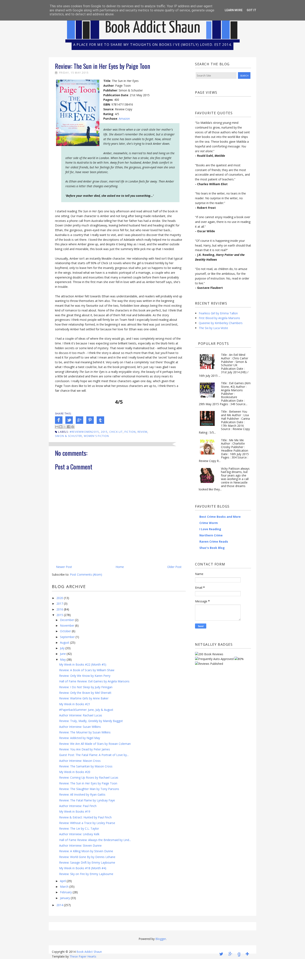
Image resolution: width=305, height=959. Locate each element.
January (65, 898)
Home (120, 567)
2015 (104, 432)
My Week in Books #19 (74, 811)
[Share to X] (65, 427)
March (64, 887)
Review (142, 432)
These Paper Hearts (83, 956)
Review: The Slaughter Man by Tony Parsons (89, 789)
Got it (251, 10)
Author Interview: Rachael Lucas (80, 715)
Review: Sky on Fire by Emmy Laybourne (86, 874)
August (64, 642)
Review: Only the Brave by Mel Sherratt (85, 693)
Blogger (160, 939)
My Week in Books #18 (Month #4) (82, 868)
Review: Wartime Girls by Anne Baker (84, 698)
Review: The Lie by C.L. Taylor (79, 828)
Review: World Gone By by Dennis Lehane (87, 857)
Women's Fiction (96, 436)
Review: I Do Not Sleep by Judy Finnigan (85, 687)
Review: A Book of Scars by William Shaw (86, 670)
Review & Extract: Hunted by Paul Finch (85, 817)
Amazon (124, 118)
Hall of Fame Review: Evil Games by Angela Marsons (94, 681)
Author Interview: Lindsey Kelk (79, 834)
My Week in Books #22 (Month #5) (82, 664)
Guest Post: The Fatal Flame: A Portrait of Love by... (94, 755)
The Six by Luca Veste (213, 328)
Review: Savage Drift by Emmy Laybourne (87, 862)
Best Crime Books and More (220, 517)
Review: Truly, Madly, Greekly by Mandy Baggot (91, 721)
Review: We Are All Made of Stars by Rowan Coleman (95, 744)
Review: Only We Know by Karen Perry (84, 676)
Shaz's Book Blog (212, 548)
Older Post (174, 567)
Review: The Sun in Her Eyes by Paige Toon (88, 783)
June (63, 654)
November (67, 625)
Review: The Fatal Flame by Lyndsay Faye (87, 800)
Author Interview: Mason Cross (80, 761)
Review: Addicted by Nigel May (79, 738)
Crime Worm (208, 523)
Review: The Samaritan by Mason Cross (85, 766)
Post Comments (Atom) (86, 574)
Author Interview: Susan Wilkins (80, 727)
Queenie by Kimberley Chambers (221, 323)
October (65, 631)
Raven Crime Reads (213, 541)
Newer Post (64, 567)
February (66, 892)
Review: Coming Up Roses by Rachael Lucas (88, 777)
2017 (59, 603)
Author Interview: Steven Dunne (80, 845)
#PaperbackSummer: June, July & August (86, 710)
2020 (59, 598)
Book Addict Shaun (152, 28)
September (67, 637)
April (63, 881)
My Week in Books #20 (74, 772)
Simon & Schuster (68, 436)
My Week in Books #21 (74, 704)
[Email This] (57, 427)
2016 (59, 609)
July (62, 648)
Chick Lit (116, 432)
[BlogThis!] (61, 427)
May (63, 659)
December (67, 620)
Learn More (234, 10)
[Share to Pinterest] (73, 427)
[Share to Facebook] (69, 427)
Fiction (130, 432)
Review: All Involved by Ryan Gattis (82, 794)
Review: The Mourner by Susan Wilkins (85, 732)
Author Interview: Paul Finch (77, 806)
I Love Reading (210, 529)
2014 (59, 905)
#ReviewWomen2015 (84, 432)
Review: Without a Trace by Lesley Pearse (87, 823)
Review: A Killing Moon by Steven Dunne (86, 851)
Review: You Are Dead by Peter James (84, 749)
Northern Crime (211, 535)
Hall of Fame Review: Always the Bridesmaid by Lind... (95, 840)
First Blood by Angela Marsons (219, 318)
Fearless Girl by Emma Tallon (218, 313)
